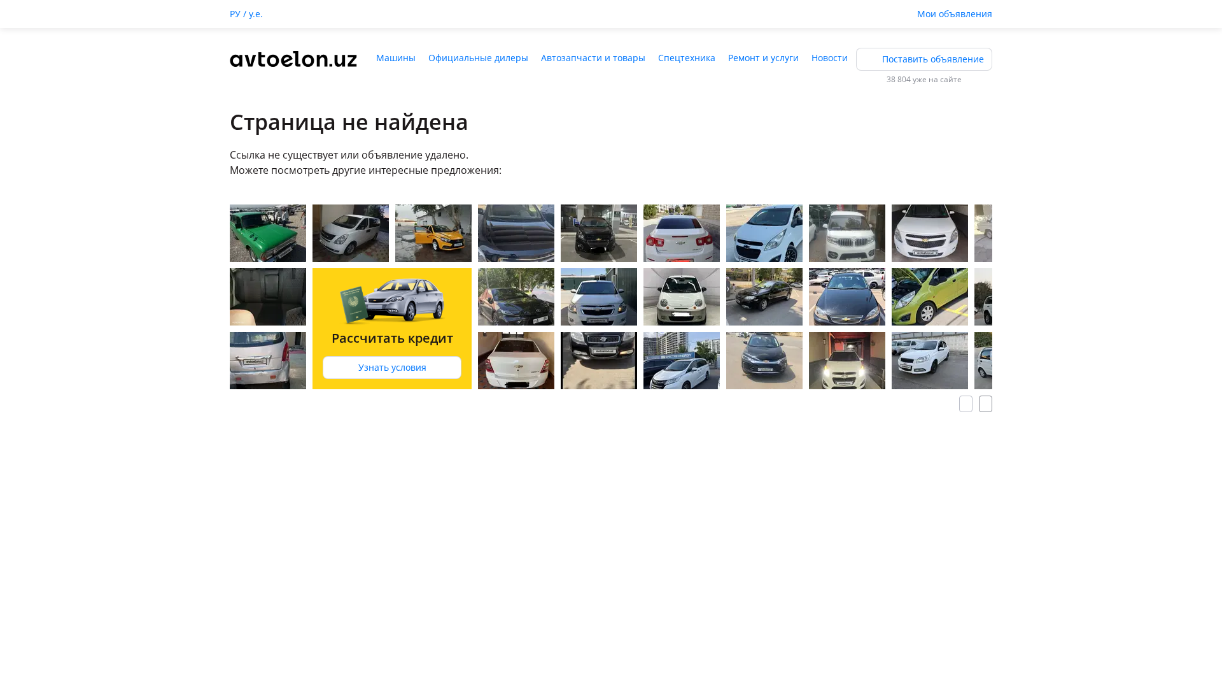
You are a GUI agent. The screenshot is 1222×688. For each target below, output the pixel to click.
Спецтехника (686, 58)
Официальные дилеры (478, 58)
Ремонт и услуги (763, 58)
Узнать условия (392, 367)
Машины (396, 58)
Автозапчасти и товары (593, 58)
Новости (829, 58)
